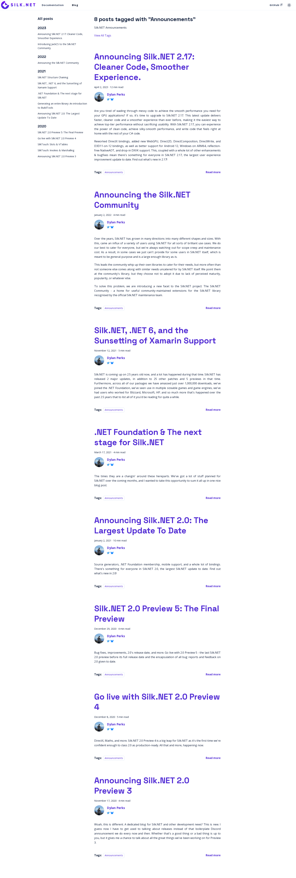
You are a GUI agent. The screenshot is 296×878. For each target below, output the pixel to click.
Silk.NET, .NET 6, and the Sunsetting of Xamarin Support (60, 85)
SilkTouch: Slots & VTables (53, 144)
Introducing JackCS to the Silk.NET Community (57, 46)
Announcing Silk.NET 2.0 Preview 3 (57, 156)
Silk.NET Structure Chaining (53, 77)
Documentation (53, 5)
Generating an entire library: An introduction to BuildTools (62, 105)
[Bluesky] (112, 99)
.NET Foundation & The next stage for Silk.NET (60, 95)
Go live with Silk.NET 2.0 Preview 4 (57, 138)
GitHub (274, 5)
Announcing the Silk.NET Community (58, 62)
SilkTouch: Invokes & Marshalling (56, 150)
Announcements (114, 172)
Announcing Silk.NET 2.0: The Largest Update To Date (59, 115)
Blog (75, 5)
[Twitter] (108, 99)
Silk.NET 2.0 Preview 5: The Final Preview (60, 132)
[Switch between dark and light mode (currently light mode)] (289, 5)
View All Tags (102, 35)
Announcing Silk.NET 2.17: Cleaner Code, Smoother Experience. (60, 36)
